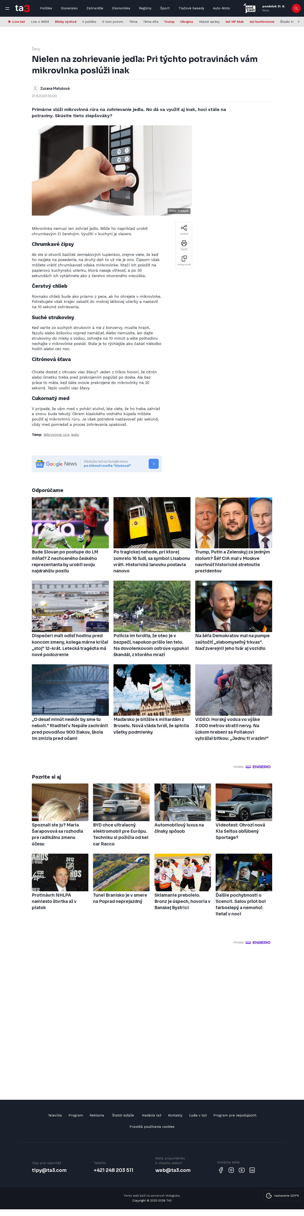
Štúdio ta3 (288, 21)
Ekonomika (121, 8)
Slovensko (69, 8)
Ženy (36, 49)
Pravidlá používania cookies (152, 1127)
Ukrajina (186, 21)
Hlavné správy (209, 21)
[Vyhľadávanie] (296, 8)
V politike (89, 21)
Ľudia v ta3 (198, 1115)
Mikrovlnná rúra (57, 435)
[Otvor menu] (7, 8)
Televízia (55, 1115)
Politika (46, 8)
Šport (165, 8)
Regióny (145, 8)
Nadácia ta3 (151, 1115)
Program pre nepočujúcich (234, 1115)
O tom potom (112, 21)
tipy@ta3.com (49, 1170)
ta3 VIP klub (234, 21)
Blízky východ (65, 21)
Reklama (97, 1115)
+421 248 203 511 (113, 1170)
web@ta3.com (173, 1170)
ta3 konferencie (261, 21)
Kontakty (175, 1115)
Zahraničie (94, 8)
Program (76, 1115)
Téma (133, 21)
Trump (169, 21)
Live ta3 (18, 21)
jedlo (75, 435)
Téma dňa (150, 21)
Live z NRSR (40, 21)
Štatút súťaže (123, 1115)
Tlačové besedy (191, 8)
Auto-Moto (221, 8)
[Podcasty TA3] (249, 8)
